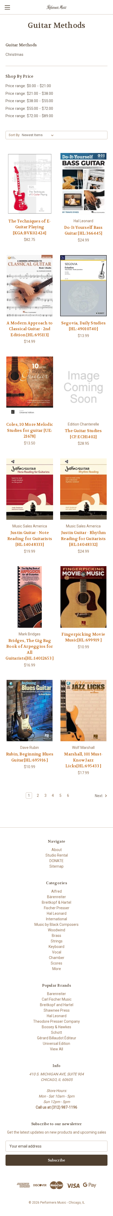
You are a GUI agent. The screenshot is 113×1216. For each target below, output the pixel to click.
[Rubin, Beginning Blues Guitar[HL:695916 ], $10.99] (29, 711)
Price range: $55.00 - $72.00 (29, 108)
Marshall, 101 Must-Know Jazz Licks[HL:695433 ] (83, 760)
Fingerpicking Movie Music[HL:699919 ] (83, 637)
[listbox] (38, 135)
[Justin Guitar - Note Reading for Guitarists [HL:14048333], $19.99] (29, 489)
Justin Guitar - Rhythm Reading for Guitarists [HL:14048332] (83, 538)
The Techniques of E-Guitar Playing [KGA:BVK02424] (29, 227)
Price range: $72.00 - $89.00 (29, 115)
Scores (56, 963)
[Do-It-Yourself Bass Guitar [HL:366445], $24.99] (83, 184)
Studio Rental (56, 855)
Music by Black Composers (56, 924)
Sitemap (56, 866)
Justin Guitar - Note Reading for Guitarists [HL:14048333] (29, 538)
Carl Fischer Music (56, 999)
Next (99, 796)
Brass (56, 935)
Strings (57, 941)
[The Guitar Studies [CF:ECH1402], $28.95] (83, 387)
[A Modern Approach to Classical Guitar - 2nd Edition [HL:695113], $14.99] (29, 286)
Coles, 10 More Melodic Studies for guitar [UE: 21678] (29, 430)
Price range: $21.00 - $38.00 (29, 93)
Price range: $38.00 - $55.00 (29, 100)
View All (56, 1049)
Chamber (56, 958)
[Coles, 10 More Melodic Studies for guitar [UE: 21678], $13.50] (29, 387)
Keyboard (56, 947)
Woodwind (56, 930)
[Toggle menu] (7, 7)
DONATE (56, 861)
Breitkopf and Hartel (56, 1005)
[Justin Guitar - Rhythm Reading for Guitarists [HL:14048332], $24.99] (83, 489)
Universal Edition (56, 1043)
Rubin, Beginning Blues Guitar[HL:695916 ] (30, 757)
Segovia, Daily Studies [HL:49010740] (83, 326)
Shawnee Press (57, 1010)
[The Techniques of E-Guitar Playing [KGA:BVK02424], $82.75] (29, 184)
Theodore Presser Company (56, 1021)
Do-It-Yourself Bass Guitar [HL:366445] (83, 230)
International (56, 919)
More (56, 969)
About (57, 850)
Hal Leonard (56, 913)
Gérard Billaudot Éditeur (56, 1038)
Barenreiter (56, 994)
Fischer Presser (56, 908)
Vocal (56, 952)
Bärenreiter (56, 897)
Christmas (14, 54)
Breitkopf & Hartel (56, 902)
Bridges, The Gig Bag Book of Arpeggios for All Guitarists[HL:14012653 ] (30, 649)
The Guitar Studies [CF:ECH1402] (83, 433)
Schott (56, 1032)
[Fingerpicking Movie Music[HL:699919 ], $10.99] (83, 597)
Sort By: (14, 135)
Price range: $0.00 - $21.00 (28, 85)
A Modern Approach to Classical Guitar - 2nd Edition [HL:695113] (30, 329)
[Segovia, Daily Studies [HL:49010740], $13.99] (83, 286)
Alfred (56, 891)
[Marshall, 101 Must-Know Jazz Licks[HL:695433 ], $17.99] (83, 711)
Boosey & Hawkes (56, 1027)
